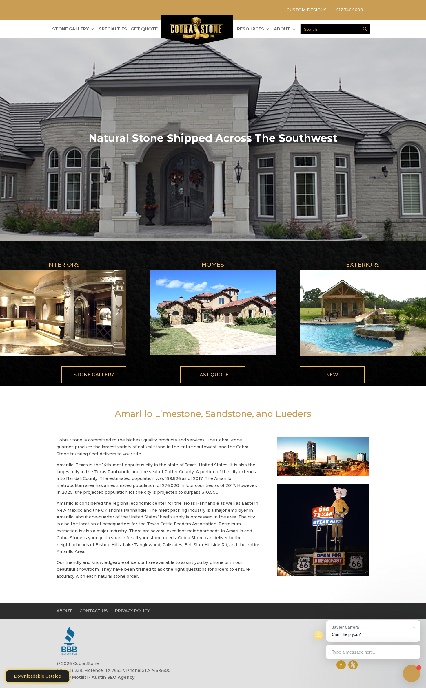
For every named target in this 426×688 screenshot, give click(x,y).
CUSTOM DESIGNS (307, 9)
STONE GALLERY (70, 29)
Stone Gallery (94, 374)
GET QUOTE (144, 29)
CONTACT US (93, 610)
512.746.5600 (349, 9)
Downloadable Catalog (37, 676)
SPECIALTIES (113, 29)
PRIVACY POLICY (132, 610)
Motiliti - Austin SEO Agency (103, 677)
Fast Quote (213, 374)
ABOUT (282, 29)
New (332, 374)
